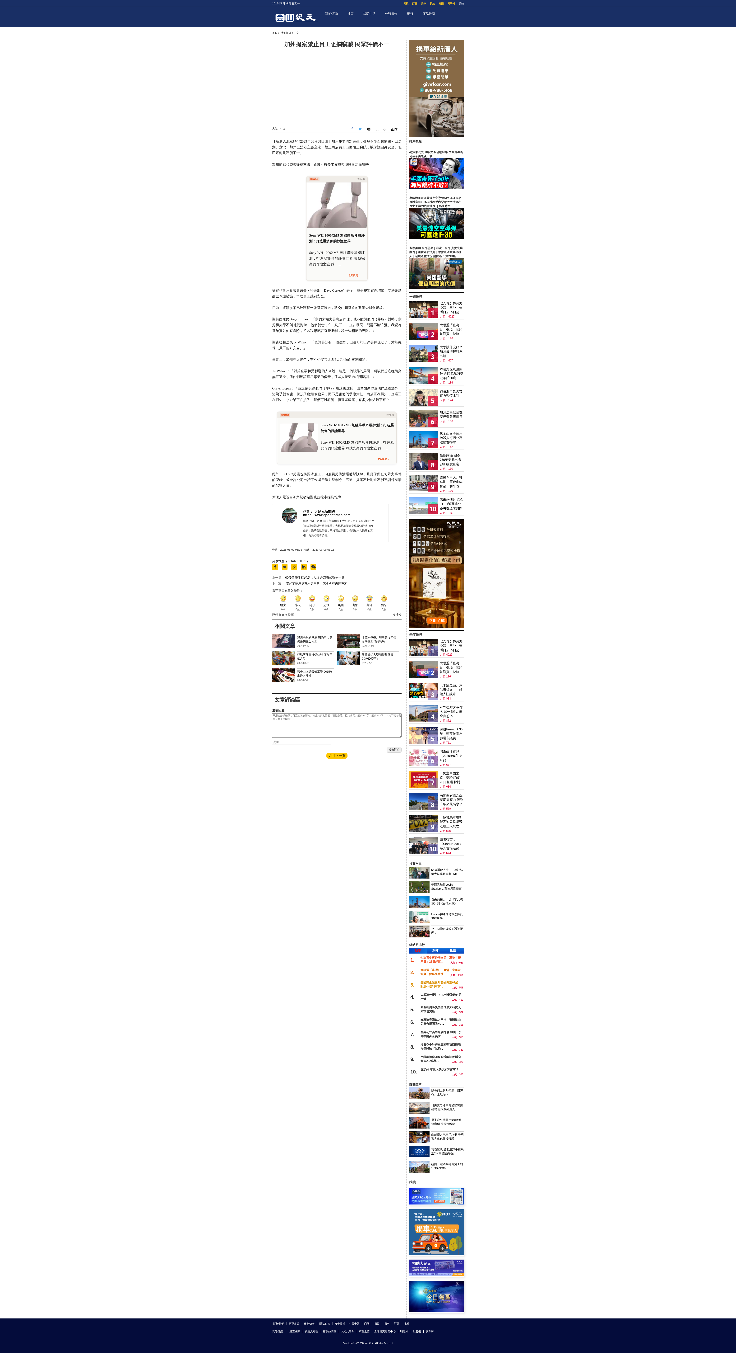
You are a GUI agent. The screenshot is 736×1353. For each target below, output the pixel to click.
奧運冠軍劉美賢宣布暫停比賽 (451, 393)
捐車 (423, 3)
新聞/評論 (331, 13)
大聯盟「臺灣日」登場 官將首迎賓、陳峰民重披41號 (451, 329)
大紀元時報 (347, 1331)
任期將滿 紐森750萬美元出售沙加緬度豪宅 (450, 460)
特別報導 (286, 32)
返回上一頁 (337, 756)
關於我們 (278, 1323)
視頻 (410, 13)
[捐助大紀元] (436, 1274)
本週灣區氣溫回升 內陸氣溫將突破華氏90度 (451, 373)
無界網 (430, 1331)
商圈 (441, 3)
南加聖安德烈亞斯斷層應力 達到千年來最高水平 (451, 800)
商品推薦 (429, 13)
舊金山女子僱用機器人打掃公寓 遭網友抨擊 (451, 438)
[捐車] (436, 1253)
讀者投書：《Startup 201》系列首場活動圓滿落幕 (451, 844)
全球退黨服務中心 (385, 1331)
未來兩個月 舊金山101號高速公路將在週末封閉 (451, 504)
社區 (350, 13)
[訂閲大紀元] (436, 1203)
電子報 (451, 3)
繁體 (461, 3)
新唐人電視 (311, 1331)
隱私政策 (324, 1323)
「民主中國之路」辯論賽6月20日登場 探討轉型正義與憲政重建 (452, 777)
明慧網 (404, 1331)
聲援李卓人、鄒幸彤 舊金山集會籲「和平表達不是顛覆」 (451, 482)
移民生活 (369, 13)
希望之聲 (364, 1331)
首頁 (275, 32)
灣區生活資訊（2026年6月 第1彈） (451, 756)
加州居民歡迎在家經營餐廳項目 (451, 415)
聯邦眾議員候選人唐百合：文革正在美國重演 (316, 583)
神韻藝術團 (329, 1331)
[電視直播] (436, 1310)
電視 (405, 3)
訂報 (414, 3)
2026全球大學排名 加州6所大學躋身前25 (451, 711)
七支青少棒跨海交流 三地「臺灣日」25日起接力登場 (451, 307)
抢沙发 (397, 614)
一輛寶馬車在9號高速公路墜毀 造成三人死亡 (451, 822)
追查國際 (294, 1331)
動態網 (417, 1331)
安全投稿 (340, 1323)
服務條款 (309, 1323)
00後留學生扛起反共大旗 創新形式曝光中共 (315, 577)
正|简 (394, 129)
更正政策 (294, 1323)
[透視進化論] (436, 627)
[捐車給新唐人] (436, 135)
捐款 (432, 3)
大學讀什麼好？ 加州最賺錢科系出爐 (451, 351)
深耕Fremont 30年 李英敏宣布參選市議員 (451, 734)
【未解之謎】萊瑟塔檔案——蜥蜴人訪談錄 (451, 689)
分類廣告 (391, 13)
